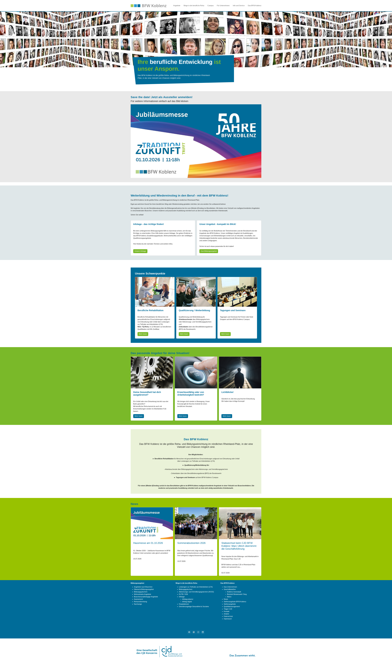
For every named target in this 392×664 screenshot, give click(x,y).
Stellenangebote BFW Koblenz (235, 601)
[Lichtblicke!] (240, 372)
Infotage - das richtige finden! (148, 224)
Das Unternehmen (230, 587)
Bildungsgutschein (140, 592)
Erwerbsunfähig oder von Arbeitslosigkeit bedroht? (190, 393)
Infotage (182, 597)
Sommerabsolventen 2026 (191, 543)
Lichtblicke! (227, 392)
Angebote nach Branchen (143, 587)
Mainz (229, 597)
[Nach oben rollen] (387, 659)
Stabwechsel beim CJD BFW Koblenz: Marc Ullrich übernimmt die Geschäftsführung (238, 546)
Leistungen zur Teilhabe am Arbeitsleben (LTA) (196, 587)
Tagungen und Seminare (233, 310)
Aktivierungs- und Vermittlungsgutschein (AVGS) (196, 592)
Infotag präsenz (187, 599)
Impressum (228, 619)
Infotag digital (187, 601)
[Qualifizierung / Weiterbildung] (196, 292)
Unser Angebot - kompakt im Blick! (217, 224)
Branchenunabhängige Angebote (146, 597)
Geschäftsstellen (230, 589)
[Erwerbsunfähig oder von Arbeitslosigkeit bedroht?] (196, 372)
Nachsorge (138, 604)
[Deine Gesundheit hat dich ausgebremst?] (152, 372)
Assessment (138, 599)
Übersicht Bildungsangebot (144, 589)
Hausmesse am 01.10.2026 (148, 543)
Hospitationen (184, 604)
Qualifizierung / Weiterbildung (194, 310)
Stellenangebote (230, 604)
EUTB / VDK (183, 594)
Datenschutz (228, 616)
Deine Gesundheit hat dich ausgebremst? (147, 393)
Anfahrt (226, 614)
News (226, 599)
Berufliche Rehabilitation (150, 310)
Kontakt (226, 611)
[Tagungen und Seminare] (237, 292)
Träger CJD (228, 609)
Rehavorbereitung (140, 601)
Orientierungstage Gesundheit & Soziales (194, 606)
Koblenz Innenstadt (234, 592)
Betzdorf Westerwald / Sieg (237, 594)
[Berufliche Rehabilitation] (154, 292)
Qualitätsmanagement (232, 606)
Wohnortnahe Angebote (142, 594)
